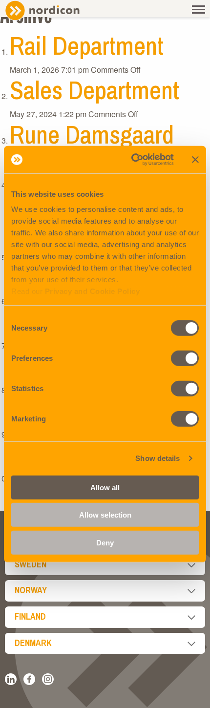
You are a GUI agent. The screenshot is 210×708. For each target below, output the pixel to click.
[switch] (185, 358)
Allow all (105, 487)
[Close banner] (195, 159)
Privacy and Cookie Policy (92, 291)
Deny (105, 542)
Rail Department (87, 45)
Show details (157, 458)
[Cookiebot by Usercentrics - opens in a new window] (132, 159)
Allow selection (105, 515)
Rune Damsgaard (92, 134)
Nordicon (58, 10)
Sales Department (94, 90)
